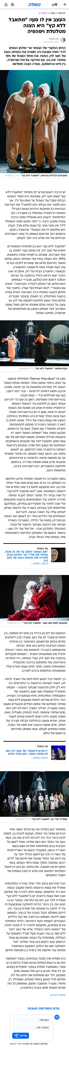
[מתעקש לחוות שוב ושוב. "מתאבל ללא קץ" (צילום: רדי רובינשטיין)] (34, 600)
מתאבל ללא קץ (57, 995)
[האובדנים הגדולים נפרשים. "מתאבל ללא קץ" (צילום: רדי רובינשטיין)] (34, 124)
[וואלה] (34, 4)
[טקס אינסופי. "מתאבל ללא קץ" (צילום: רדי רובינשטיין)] (34, 346)
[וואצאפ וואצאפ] (12, 4)
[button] (54, 4)
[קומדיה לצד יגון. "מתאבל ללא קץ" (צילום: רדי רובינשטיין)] (34, 796)
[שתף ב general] (6, 4)
